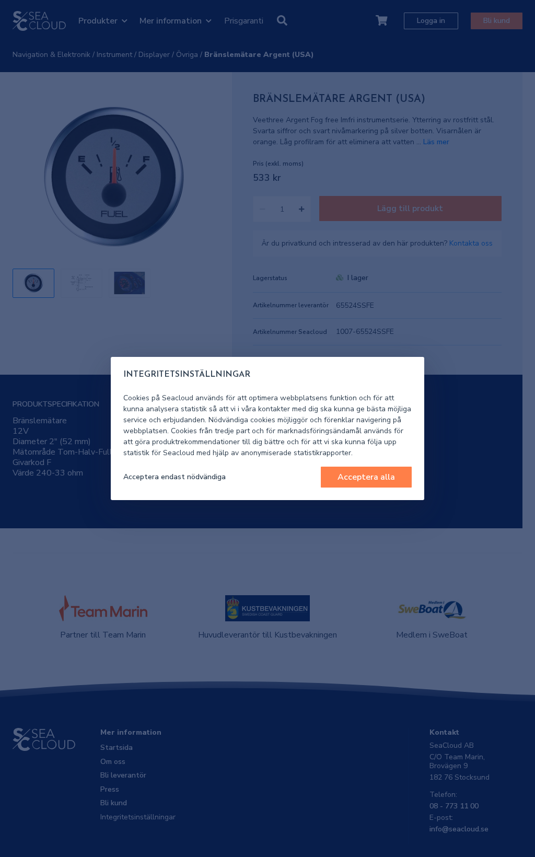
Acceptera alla (366, 477)
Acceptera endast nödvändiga (174, 477)
